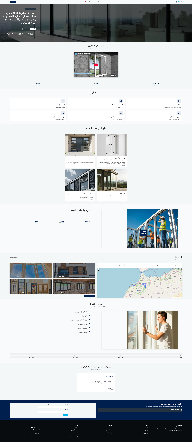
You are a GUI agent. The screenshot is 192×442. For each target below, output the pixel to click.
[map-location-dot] (12, 33)
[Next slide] (98, 393)
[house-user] (179, 113)
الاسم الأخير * (50, 403)
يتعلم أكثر (123, 165)
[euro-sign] (89, 324)
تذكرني (19, 1)
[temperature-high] (89, 312)
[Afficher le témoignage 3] (95, 395)
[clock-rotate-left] (35, 33)
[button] (141, 273)
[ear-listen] (89, 316)
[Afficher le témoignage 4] (94, 395)
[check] (63, 101)
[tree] (89, 320)
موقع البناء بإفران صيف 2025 (60, 292)
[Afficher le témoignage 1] (98, 395)
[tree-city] (63, 113)
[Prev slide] (94, 393)
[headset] (181, 409)
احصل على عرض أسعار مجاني (89, 295)
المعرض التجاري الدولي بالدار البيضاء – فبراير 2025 (20, 292)
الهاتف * (66, 408)
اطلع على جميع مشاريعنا (13, 257)
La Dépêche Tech (71, 434)
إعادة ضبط (101, 265)
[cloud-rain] (89, 328)
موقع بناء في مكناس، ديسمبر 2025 (18, 275)
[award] (35, 9)
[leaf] (89, 331)
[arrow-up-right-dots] (121, 101)
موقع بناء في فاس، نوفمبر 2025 (60, 275)
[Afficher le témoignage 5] (93, 395)
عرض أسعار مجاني (13, 1)
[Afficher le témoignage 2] (97, 395)
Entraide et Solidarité (72, 432)
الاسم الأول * (66, 403)
